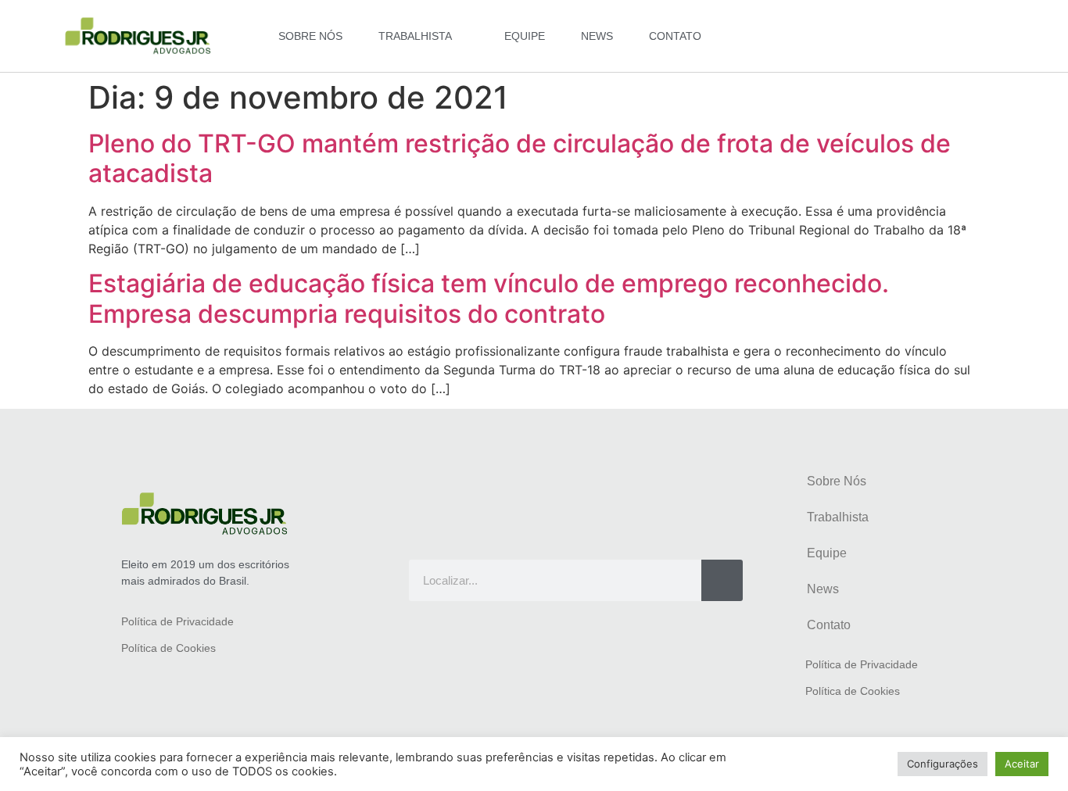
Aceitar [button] (1022, 763)
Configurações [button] (942, 763)
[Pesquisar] (722, 580)
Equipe (524, 36)
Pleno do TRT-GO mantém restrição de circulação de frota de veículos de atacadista (519, 158)
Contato (675, 36)
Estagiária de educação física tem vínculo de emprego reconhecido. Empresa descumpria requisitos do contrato (488, 298)
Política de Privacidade (177, 621)
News (597, 36)
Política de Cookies (168, 648)
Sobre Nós (310, 36)
